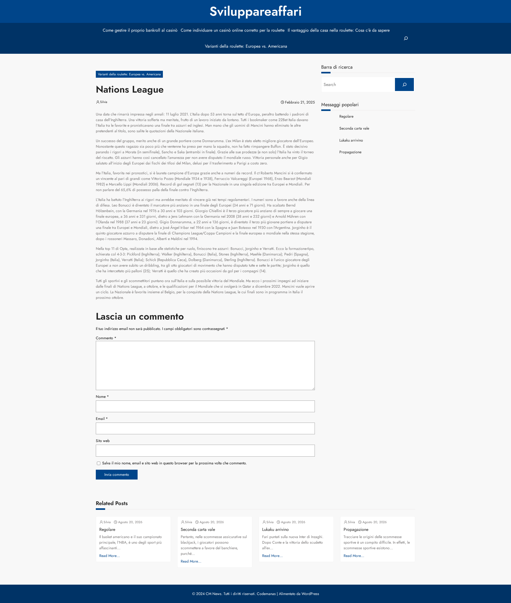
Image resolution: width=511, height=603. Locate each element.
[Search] (404, 84)
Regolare (346, 116)
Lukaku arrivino (351, 140)
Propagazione (350, 152)
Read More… (109, 555)
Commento (106, 338)
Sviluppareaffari (255, 11)
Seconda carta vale (354, 128)
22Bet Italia (287, 119)
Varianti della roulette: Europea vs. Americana (129, 74)
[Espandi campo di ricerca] (405, 38)
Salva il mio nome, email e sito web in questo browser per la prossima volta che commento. (174, 463)
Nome (102, 396)
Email (102, 418)
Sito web (103, 440)
